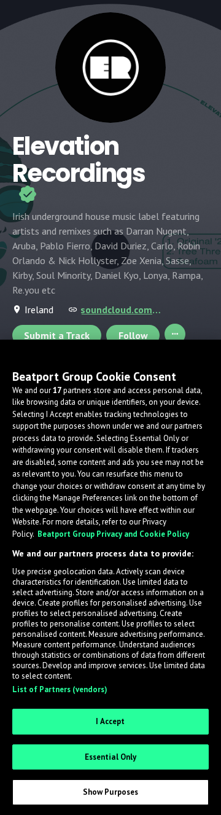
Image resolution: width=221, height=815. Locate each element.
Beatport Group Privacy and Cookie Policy (113, 534)
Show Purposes (111, 792)
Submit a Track (57, 335)
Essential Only (111, 757)
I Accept (110, 721)
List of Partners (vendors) (59, 689)
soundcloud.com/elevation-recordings (122, 309)
